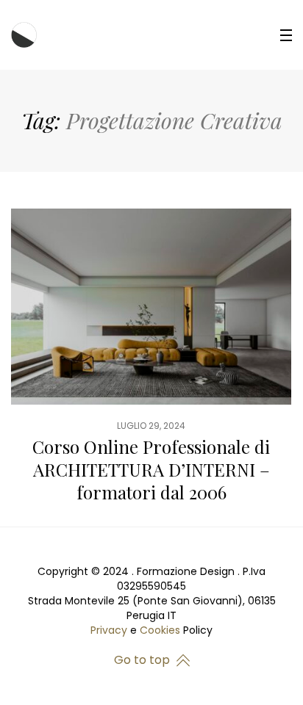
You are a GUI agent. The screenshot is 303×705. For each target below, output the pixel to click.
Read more (151, 368)
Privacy (108, 630)
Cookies (160, 630)
